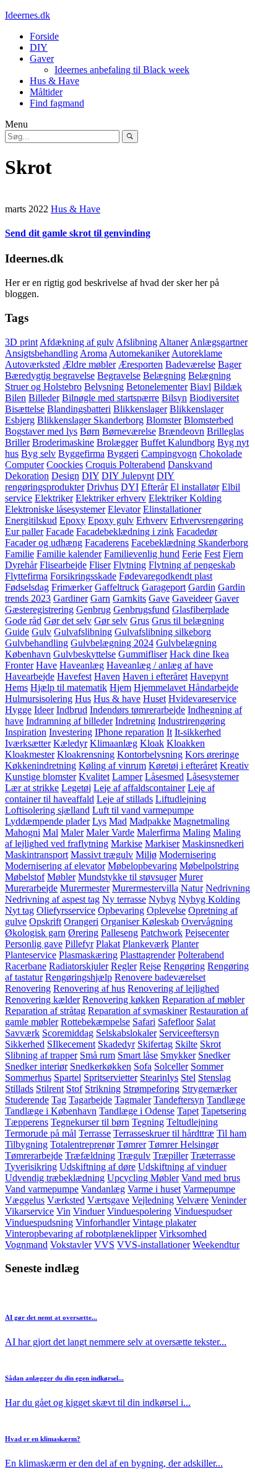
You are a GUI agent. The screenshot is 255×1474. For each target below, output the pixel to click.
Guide (17, 631)
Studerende (27, 1100)
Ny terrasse (124, 899)
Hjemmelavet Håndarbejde (186, 687)
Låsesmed (164, 776)
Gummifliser (142, 654)
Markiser (162, 843)
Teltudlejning (192, 1122)
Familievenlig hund (141, 553)
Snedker (214, 1055)
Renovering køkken (121, 999)
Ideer (44, 709)
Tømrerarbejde (34, 1155)
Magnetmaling (201, 821)
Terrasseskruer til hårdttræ (163, 1133)
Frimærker (71, 587)
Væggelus (25, 1200)
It (169, 732)
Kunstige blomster (40, 776)
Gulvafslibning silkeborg (163, 631)
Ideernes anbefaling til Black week (121, 69)
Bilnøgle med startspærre (110, 397)
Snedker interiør (36, 1066)
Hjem (120, 687)
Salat (205, 1022)
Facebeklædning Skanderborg (189, 542)
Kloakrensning (86, 754)
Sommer (207, 1066)
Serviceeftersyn (189, 1033)
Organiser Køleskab (140, 921)
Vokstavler (71, 1244)
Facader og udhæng (43, 542)
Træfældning (90, 1155)
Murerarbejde (31, 888)
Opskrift (45, 921)
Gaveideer (192, 598)
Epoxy (72, 520)
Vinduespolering (139, 1211)
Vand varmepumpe (42, 1189)
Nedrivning (227, 888)
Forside (44, 36)
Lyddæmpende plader (47, 821)
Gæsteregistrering (39, 609)
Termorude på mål (40, 1133)
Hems (16, 687)
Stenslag (214, 1077)
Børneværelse (129, 431)
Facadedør (196, 531)
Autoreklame (196, 353)
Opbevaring (121, 910)
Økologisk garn (35, 932)
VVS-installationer (153, 1244)
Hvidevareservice (202, 698)
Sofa (143, 1066)
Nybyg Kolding (209, 899)
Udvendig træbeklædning (55, 1178)
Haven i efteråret (155, 676)
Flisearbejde (63, 565)
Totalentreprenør (82, 1144)
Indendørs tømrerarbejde (137, 709)
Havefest (74, 676)
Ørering (83, 932)
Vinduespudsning (39, 1222)
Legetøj (76, 788)
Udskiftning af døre (97, 1166)
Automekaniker (139, 353)
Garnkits (129, 598)
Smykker (178, 1055)
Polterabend (201, 955)
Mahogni (22, 832)
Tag (58, 1100)
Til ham (231, 1133)
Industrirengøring (191, 721)
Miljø (146, 854)
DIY (39, 47)
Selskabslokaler (126, 1033)
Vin (63, 1211)
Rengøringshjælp (78, 977)
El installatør (194, 487)
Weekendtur (216, 1244)
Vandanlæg (103, 1189)
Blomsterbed (208, 420)
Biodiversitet (214, 397)
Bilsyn (174, 397)
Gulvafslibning (83, 631)
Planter (185, 944)
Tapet (188, 1111)
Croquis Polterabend (125, 464)
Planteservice (30, 955)
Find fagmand (57, 103)
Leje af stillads (125, 799)
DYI (130, 487)
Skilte (186, 1044)
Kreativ (234, 765)
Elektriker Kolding (185, 498)
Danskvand (190, 464)
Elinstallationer (172, 509)
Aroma (93, 353)
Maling (196, 832)
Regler (124, 966)
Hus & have (116, 698)
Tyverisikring (31, 1166)
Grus (139, 620)
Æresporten (140, 364)
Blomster (163, 420)
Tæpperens (26, 1122)
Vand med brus (210, 1178)
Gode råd (23, 620)
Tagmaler (133, 1100)
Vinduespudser (203, 1211)
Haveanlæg (81, 665)
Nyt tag (19, 910)
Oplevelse (166, 910)
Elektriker (54, 498)
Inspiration (25, 732)
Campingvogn (169, 453)
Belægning (164, 375)
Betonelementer (157, 386)
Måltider (46, 92)
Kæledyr (70, 743)
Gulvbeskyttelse (84, 654)
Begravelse (118, 375)
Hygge (18, 709)
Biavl (200, 386)
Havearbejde (29, 676)
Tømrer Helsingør (183, 1144)
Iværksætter (28, 743)
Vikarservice (29, 1211)
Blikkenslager (140, 409)
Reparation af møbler (203, 999)
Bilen (15, 397)
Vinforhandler (103, 1222)
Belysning (104, 386)
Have (46, 665)
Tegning (148, 1122)
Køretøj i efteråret (183, 765)
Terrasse (95, 1133)
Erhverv (152, 520)
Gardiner (70, 598)
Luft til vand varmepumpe (143, 810)
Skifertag (155, 1044)
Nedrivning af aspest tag (52, 899)
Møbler (61, 877)
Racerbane (25, 966)
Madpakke (150, 821)
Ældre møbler (89, 364)
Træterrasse (213, 1155)
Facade (60, 531)
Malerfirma (158, 832)
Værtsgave (108, 1200)
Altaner (173, 342)
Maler (72, 832)
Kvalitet (94, 776)
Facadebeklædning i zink (125, 531)
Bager (229, 364)
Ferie (192, 553)
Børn (90, 431)
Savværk (22, 1033)
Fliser (100, 565)
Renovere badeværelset (160, 977)
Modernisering (187, 854)
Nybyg (162, 899)
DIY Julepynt (128, 475)
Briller (17, 442)
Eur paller (24, 531)
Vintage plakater (164, 1222)
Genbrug (93, 609)
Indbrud (71, 709)
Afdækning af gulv (77, 342)
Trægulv (134, 1155)
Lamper (127, 776)
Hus (83, 698)
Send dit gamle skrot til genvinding (77, 233)
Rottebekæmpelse (95, 1022)
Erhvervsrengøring (206, 520)
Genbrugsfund (141, 609)
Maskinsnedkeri (213, 843)
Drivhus (102, 487)
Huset (154, 698)
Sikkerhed (25, 1044)
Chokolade (220, 453)
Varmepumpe (209, 1189)
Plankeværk (146, 944)
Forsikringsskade (83, 576)
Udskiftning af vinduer (182, 1166)
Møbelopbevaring (142, 866)
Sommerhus (28, 1077)
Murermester (85, 888)
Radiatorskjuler (78, 966)
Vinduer (89, 1211)
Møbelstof (25, 877)
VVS (104, 1244)
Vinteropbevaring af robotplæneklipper (81, 1233)
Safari (143, 1022)
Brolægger (117, 442)
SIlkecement (71, 1044)
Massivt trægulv (102, 854)
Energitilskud (31, 520)
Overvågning (207, 921)
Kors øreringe (212, 754)
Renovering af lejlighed (173, 988)
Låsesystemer (212, 776)
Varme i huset (154, 1189)
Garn (100, 598)
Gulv (41, 631)
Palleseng (119, 932)
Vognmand (26, 1244)
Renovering (28, 988)
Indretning (135, 721)
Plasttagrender (147, 955)
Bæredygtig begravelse (50, 375)
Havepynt (209, 676)
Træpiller (170, 1155)
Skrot (210, 1044)
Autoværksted (32, 364)
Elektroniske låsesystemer (55, 509)
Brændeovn (181, 431)
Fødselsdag (27, 587)
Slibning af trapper (41, 1055)
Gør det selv (68, 620)
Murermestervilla (145, 888)
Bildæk (228, 386)
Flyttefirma (26, 576)
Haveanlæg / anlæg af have (159, 665)
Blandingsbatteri (79, 409)
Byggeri (123, 453)
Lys (99, 821)
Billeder (43, 397)
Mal (50, 832)
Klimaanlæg (113, 743)
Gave (159, 598)
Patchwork (161, 932)
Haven (107, 676)
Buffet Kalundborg (177, 442)
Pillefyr (79, 944)
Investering (70, 732)
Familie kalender (69, 553)
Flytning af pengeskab (192, 565)
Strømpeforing (151, 1088)
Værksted (66, 1200)
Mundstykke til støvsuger (127, 877)
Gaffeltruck (117, 587)
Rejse (150, 966)
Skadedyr (116, 1044)
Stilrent (50, 1088)
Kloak (152, 743)
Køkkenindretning (40, 765)
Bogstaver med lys (41, 431)
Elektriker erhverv (111, 498)
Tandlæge (226, 1100)
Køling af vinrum (112, 765)
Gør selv (110, 620)
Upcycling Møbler (143, 1178)
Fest (212, 553)
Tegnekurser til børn (90, 1122)
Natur (192, 888)
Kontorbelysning (150, 754)
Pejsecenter (207, 932)
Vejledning (153, 1200)
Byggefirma (81, 453)
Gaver (42, 58)
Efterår (154, 487)
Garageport (164, 587)
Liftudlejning (180, 799)
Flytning (129, 565)
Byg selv (38, 453)
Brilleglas (225, 431)
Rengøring (184, 966)
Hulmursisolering (38, 698)
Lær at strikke (32, 788)
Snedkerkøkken (100, 1066)
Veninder (228, 1200)
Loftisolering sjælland (47, 810)
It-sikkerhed (198, 732)
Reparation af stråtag (45, 1010)
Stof (74, 1088)
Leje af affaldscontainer (139, 788)
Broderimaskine (63, 442)
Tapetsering (223, 1111)
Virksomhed (183, 1233)
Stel (188, 1077)
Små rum (97, 1055)
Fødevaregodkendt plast (165, 576)
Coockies (64, 464)
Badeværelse (190, 364)
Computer (24, 464)
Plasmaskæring (88, 955)
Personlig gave (34, 944)
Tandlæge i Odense (137, 1111)
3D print (21, 342)
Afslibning (136, 342)
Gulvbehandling (36, 643)
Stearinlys (159, 1077)
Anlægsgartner (219, 342)
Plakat (108, 944)
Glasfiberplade (200, 609)
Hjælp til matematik (68, 687)
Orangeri (81, 921)
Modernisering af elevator (55, 866)
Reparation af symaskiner (137, 1010)
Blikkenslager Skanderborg (90, 420)
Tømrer (131, 1144)
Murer (191, 877)
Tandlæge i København (51, 1111)
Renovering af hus (89, 988)
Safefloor (176, 1022)
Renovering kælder (42, 999)
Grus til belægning (188, 620)
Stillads (19, 1088)
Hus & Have (54, 81)
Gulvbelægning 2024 (112, 643)
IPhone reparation (129, 732)
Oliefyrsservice (66, 910)
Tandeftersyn (178, 1100)
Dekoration (27, 475)
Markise (126, 843)
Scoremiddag (67, 1033)
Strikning (103, 1088)
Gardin (201, 587)
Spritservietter (110, 1077)
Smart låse (138, 1055)
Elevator (124, 509)
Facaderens (107, 542)
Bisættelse (25, 409)
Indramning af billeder (69, 721)
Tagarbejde (90, 1100)
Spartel (67, 1077)
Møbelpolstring (209, 866)
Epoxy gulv (111, 520)
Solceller (171, 1066)
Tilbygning (26, 1144)
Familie (19, 553)
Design (65, 475)
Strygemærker (209, 1088)
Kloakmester (29, 754)
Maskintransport (36, 854)
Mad (118, 821)
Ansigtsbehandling (41, 353)
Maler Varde (110, 832)
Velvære (192, 1200)
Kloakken (185, 743)
